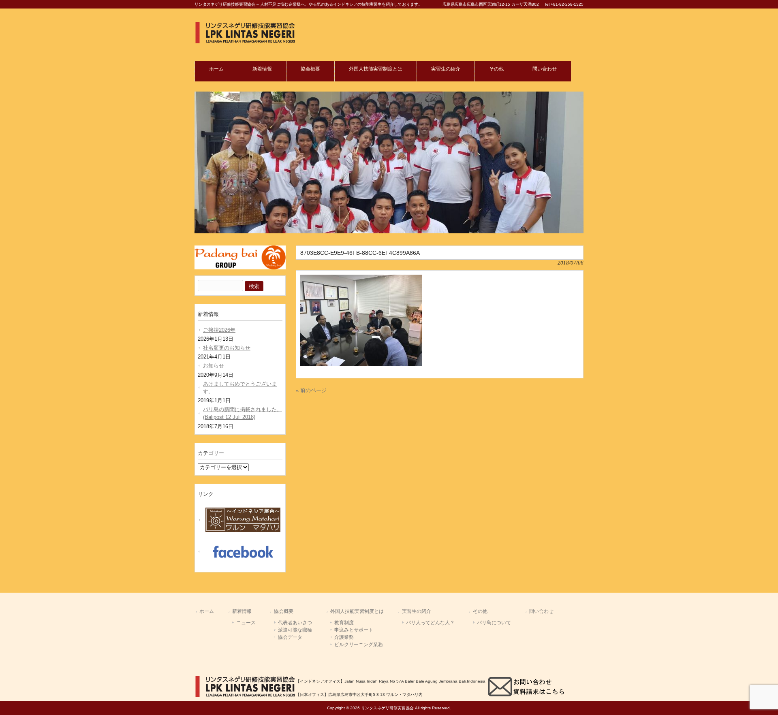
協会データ (290, 637)
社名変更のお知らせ (226, 348)
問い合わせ (541, 611)
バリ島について (494, 622)
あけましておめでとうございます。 (240, 388)
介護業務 (344, 637)
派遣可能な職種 (295, 630)
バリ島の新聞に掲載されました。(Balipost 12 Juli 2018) (242, 413)
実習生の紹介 (416, 611)
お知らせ (213, 366)
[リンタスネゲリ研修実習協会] (245, 42)
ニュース (246, 622)
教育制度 (344, 622)
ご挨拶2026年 (219, 330)
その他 (480, 611)
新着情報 (242, 611)
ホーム (206, 611)
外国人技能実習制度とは (357, 611)
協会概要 (283, 611)
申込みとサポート (353, 630)
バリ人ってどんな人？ (430, 622)
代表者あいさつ (295, 622)
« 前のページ (311, 390)
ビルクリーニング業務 (358, 644)
